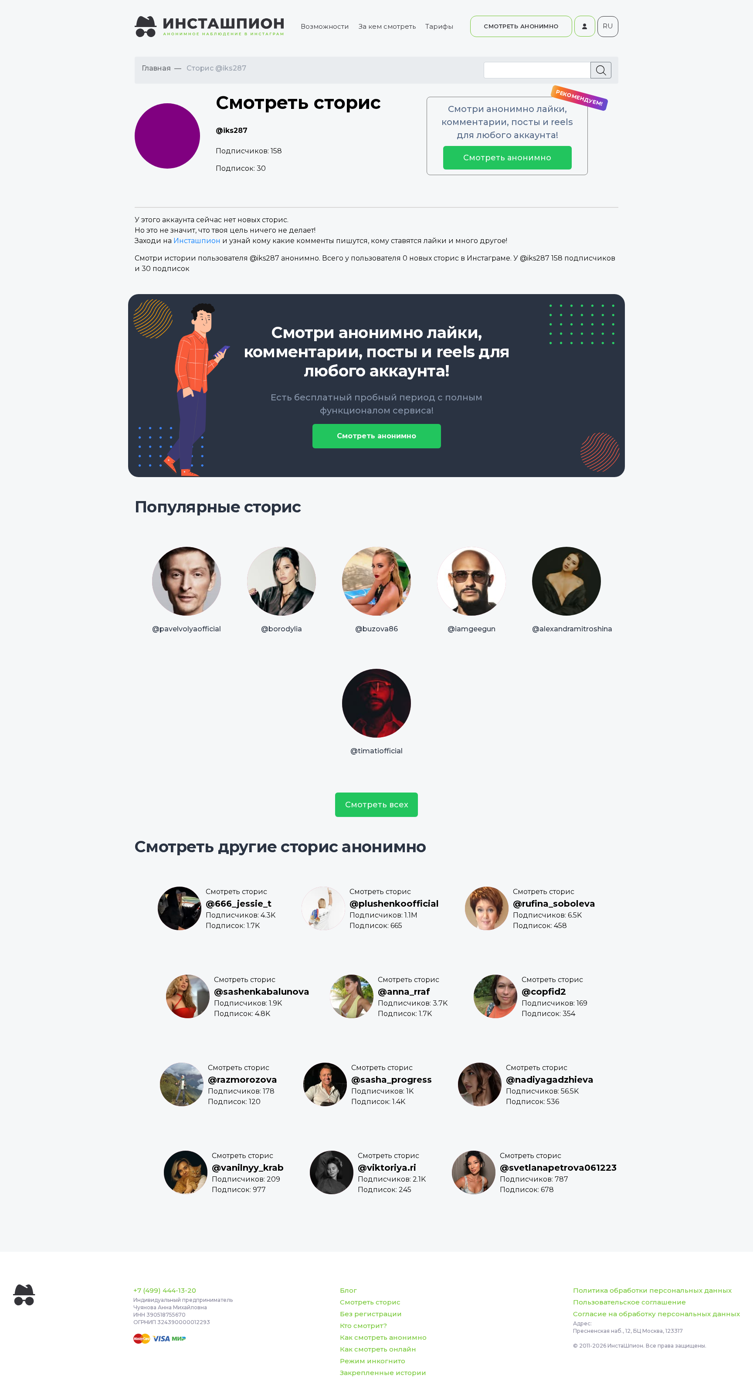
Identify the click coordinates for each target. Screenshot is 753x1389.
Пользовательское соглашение (629, 1302)
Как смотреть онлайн (378, 1349)
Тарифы (439, 26)
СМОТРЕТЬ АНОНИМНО (521, 26)
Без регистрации (371, 1314)
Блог (348, 1290)
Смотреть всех (376, 805)
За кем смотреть (387, 26)
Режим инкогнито (372, 1361)
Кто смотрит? (363, 1325)
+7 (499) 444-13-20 (164, 1290)
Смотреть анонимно (507, 158)
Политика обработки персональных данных (652, 1290)
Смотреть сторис (370, 1302)
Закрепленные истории (383, 1373)
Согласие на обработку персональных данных (656, 1314)
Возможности (325, 26)
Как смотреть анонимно (383, 1337)
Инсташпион (196, 241)
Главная (156, 68)
